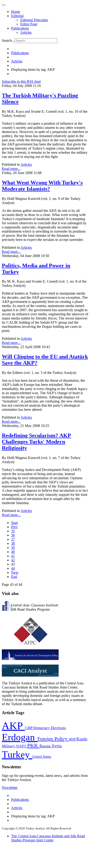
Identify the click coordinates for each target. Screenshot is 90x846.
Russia (45, 746)
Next (14, 572)
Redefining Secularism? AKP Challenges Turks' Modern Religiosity (36, 441)
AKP (13, 725)
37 (13, 539)
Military (9, 746)
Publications (20, 28)
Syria (57, 745)
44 (13, 568)
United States (41, 756)
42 (13, 560)
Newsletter (10, 788)
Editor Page (28, 24)
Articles (26, 32)
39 (13, 548)
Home (15, 12)
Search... (8, 40)
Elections (58, 728)
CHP (29, 728)
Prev (14, 527)
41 (13, 556)
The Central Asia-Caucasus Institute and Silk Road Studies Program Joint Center (48, 838)
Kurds (81, 739)
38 (13, 543)
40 (13, 552)
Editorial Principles (34, 20)
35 (13, 531)
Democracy (42, 728)
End (14, 577)
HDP (72, 739)
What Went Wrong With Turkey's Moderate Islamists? (42, 186)
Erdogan (19, 737)
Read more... (11, 169)
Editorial (17, 16)
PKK (33, 745)
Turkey (17, 754)
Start (14, 523)
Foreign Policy (53, 739)
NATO (21, 746)
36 (13, 535)
